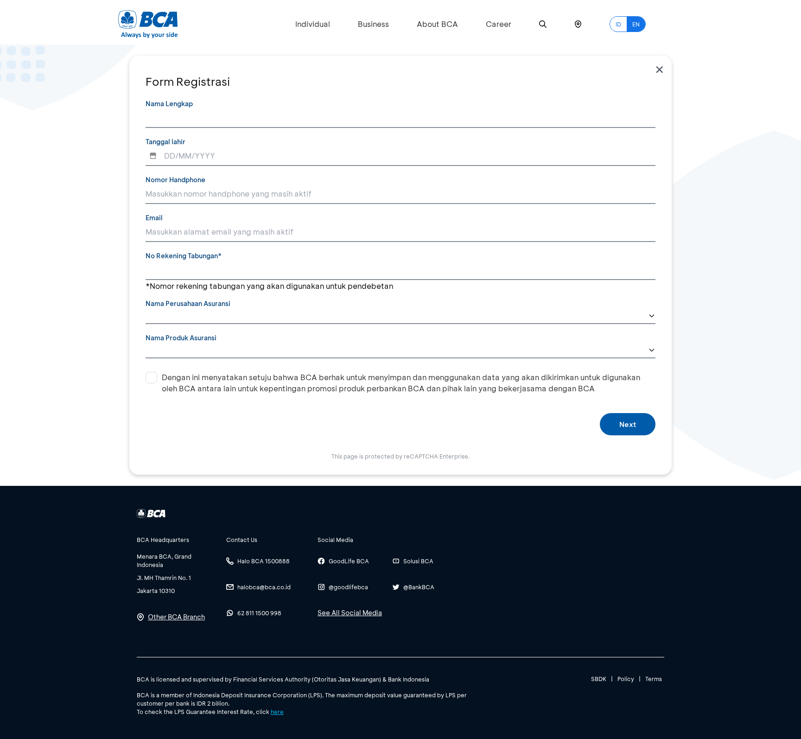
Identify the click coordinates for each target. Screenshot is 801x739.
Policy (625, 678)
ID (618, 24)
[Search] (542, 24)
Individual (312, 24)
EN (636, 24)
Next (627, 424)
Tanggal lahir (165, 141)
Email (154, 217)
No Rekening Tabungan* (184, 255)
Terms (653, 678)
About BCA (437, 24)
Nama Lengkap (169, 103)
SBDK (598, 678)
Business (373, 24)
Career (498, 24)
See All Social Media (350, 612)
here (277, 711)
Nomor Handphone (175, 179)
